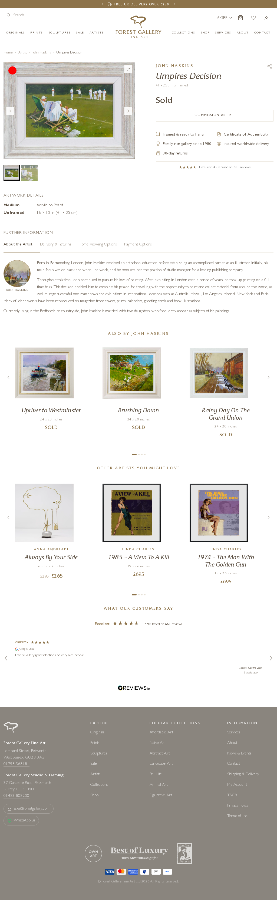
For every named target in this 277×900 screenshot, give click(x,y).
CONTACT (262, 32)
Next (128, 109)
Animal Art (159, 780)
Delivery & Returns (55, 240)
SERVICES (223, 32)
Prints (36, 32)
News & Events (239, 749)
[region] (138, 653)
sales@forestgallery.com (32, 804)
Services (233, 728)
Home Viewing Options (97, 240)
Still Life (156, 770)
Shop (205, 32)
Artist (22, 53)
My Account (237, 780)
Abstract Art (160, 749)
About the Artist (18, 240)
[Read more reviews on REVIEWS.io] (134, 683)
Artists (97, 32)
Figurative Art (161, 790)
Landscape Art (161, 759)
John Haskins (41, 53)
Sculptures (59, 32)
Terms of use (237, 812)
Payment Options (138, 240)
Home (8, 53)
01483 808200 (16, 791)
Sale (80, 32)
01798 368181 (16, 759)
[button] (33, 15)
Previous (10, 109)
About (243, 32)
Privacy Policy (237, 801)
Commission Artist (214, 115)
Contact (233, 759)
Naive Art (158, 738)
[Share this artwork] (269, 66)
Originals (15, 32)
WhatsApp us (24, 816)
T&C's (232, 790)
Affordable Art (161, 728)
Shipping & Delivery (243, 770)
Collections (183, 32)
